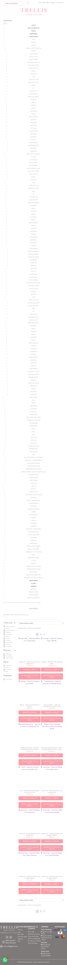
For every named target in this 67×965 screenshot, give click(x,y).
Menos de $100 (33, 595)
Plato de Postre (33, 65)
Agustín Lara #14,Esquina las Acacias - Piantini (46, 937)
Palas (33, 432)
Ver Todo (33, 268)
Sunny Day (9, 642)
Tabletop (20, 930)
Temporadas (33, 580)
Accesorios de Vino (33, 466)
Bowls (33, 71)
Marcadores (33, 480)
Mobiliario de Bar (33, 557)
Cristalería (33, 397)
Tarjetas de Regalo (33, 598)
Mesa (33, 39)
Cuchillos (33, 411)
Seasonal (20, 939)
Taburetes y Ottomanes (33, 552)
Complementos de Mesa (33, 469)
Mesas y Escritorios (33, 546)
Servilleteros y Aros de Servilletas (33, 472)
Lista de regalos (34, 28)
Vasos (33, 400)
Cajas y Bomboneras (33, 500)
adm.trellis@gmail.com (10, 946)
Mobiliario (33, 540)
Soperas (33, 120)
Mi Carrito (61, 2)
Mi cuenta (52, 2)
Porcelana (9, 679)
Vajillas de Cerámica (33, 154)
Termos (33, 389)
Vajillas (33, 45)
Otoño (33, 583)
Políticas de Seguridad (34, 938)
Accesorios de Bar (33, 463)
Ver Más (33, 140)
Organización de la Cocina (33, 577)
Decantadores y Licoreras (33, 457)
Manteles (33, 443)
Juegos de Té (33, 94)
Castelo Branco (10, 630)
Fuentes (33, 105)
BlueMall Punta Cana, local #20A (46, 954)
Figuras (33, 520)
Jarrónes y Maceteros (33, 529)
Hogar (33, 486)
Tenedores (33, 414)
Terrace (8, 644)
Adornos (33, 497)
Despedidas (33, 34)
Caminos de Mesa (33, 446)
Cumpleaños (33, 36)
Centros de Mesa (33, 509)
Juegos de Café (33, 82)
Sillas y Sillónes (33, 549)
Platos (33, 51)
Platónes (33, 111)
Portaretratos (33, 532)
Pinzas (33, 429)
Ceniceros (33, 506)
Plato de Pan (33, 68)
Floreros (33, 523)
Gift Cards (20, 934)
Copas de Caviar (33, 371)
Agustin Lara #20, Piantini (46, 933)
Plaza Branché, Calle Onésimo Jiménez (45, 946)
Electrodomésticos (33, 575)
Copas (33, 403)
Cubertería (33, 406)
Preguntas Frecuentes (34, 934)
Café (33, 77)
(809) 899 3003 (11, 943)
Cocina (33, 560)
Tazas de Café (33, 79)
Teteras (33, 128)
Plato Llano (33, 57)
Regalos (33, 589)
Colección (8, 623)
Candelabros (33, 503)
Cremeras (33, 134)
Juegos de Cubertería (33, 417)
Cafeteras (33, 125)
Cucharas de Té (33, 317)
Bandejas (33, 99)
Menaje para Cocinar (33, 566)
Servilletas (33, 452)
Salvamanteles (33, 474)
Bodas (33, 31)
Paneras (33, 380)
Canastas (33, 483)
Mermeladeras (34, 254)
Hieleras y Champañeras (33, 460)
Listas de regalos (22, 936)
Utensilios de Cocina (33, 569)
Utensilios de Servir (33, 420)
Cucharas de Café (33, 303)
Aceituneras (33, 142)
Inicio (40, 2)
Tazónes (33, 180)
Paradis (8, 640)
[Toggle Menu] (5, 23)
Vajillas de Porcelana (33, 48)
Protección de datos (33, 936)
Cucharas (33, 409)
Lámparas (33, 526)
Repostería (33, 572)
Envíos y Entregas (33, 943)
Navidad (33, 586)
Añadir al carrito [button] (29, 669)
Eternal (8, 632)
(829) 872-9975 (10, 940)
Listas (33, 25)
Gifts (19, 941)
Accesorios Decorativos (33, 495)
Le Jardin (9, 646)
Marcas (33, 42)
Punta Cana (45, 951)
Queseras (33, 151)
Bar (33, 454)
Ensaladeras (33, 117)
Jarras (33, 108)
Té (33, 88)
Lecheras (33, 137)
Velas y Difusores (33, 535)
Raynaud (8, 654)
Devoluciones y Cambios (34, 941)
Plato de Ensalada (33, 62)
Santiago (44, 942)
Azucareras (33, 131)
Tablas (33, 102)
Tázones (33, 74)
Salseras (33, 122)
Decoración (33, 492)
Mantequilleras (33, 145)
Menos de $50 (33, 592)
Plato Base (33, 54)
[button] (7, 20)
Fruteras (33, 148)
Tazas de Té (34, 91)
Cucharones (33, 423)
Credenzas (33, 543)
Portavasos (33, 477)
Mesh (7, 638)
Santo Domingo (46, 929)
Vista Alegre (9, 658)
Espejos (33, 517)
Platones (33, 537)
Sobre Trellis (45, 2)
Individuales (33, 449)
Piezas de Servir (33, 97)
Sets (33, 434)
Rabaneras (33, 260)
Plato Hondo (33, 59)
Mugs (33, 85)
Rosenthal (9, 656)
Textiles (33, 440)
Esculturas (33, 515)
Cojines (33, 512)
